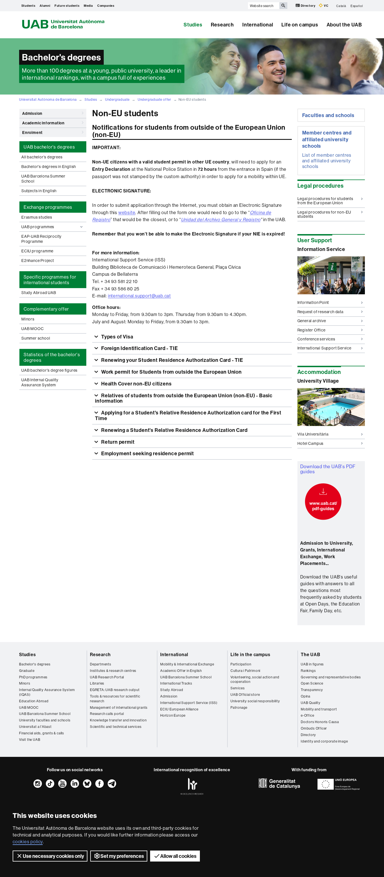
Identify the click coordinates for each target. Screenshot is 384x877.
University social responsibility (255, 701)
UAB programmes (37, 226)
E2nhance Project (37, 260)
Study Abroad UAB (38, 292)
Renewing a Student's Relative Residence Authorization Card (173, 430)
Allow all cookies (178, 856)
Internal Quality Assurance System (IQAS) (47, 692)
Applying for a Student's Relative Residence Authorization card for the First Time (188, 415)
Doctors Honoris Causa (320, 722)
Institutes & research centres (113, 671)
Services (238, 688)
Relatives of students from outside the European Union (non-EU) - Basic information (184, 398)
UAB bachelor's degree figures (49, 370)
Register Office (311, 330)
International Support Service (324, 348)
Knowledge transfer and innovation (118, 720)
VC (325, 6)
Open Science (312, 683)
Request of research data (320, 311)
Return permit (117, 442)
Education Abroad (34, 701)
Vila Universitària (313, 434)
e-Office (307, 715)
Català (341, 6)
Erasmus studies (36, 217)
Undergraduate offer (154, 99)
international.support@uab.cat (139, 296)
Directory (308, 6)
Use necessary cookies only (53, 856)
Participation (241, 664)
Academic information (43, 122)
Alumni (45, 6)
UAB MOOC (32, 328)
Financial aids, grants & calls (41, 733)
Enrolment (32, 132)
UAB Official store (245, 694)
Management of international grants (119, 707)
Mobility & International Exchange (187, 664)
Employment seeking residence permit (147, 453)
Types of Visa (116, 336)
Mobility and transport (319, 709)
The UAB (310, 654)
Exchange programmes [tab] (48, 207)
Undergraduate (117, 99)
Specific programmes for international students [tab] (50, 279)
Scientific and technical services (115, 727)
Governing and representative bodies (331, 677)
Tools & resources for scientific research (115, 698)
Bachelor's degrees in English (48, 166)
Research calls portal (107, 714)
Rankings (308, 671)
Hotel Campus (310, 443)
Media (88, 6)
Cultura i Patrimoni (245, 671)
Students (28, 6)
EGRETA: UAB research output (115, 690)
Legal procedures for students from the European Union (325, 200)
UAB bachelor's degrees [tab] (49, 147)
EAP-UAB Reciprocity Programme (41, 239)
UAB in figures (312, 664)
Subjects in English (39, 190)
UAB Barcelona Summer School (43, 179)
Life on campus (299, 24)
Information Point (313, 302)
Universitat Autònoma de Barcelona (47, 99)
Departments (100, 664)
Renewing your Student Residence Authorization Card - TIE (171, 360)
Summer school (35, 338)
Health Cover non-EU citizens (135, 383)
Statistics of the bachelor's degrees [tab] (52, 357)
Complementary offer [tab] (46, 309)
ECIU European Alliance (179, 709)
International (257, 24)
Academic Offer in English (181, 671)
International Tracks (176, 683)
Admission (32, 113)
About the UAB (344, 24)
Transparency (312, 690)
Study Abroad (171, 690)
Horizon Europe (173, 715)
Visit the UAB (29, 739)
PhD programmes (33, 677)
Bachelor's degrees (34, 664)
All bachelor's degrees (42, 157)
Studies (193, 24)
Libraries (97, 683)
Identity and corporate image (324, 741)
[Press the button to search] (283, 5)
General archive (311, 320)
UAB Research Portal (107, 677)
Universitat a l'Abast (35, 727)
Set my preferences (122, 856)
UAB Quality (310, 703)
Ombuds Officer (314, 728)
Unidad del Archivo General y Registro (221, 219)
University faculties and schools (45, 720)
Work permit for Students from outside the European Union (171, 372)
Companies (105, 6)
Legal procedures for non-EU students (324, 214)
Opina (305, 696)
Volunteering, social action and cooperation (255, 679)
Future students (67, 6)
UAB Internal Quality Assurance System (39, 382)
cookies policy (28, 841)
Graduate (26, 671)
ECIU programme (37, 251)
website (126, 212)
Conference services (316, 339)
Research (222, 24)
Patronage (239, 707)
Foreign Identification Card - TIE (139, 348)
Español (357, 6)
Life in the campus (250, 654)
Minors (28, 319)
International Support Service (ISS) (189, 703)
